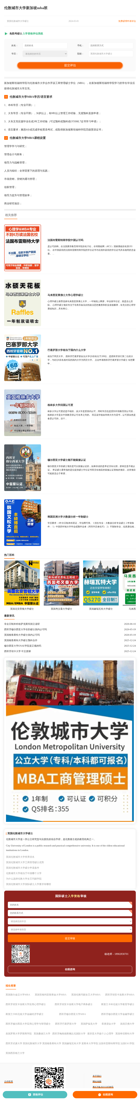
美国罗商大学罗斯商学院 (19, 1033)
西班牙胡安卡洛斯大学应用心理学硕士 (26, 1004)
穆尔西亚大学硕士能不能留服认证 (67, 460)
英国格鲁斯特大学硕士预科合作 (20, 640)
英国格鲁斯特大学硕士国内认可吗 (22, 634)
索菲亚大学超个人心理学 (100, 1033)
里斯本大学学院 (89, 1043)
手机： (80, 45)
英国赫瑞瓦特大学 (71, 1043)
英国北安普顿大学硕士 (22, 608)
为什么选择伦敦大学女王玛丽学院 (24, 878)
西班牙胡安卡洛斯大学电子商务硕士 (74, 1004)
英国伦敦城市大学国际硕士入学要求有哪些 (28, 884)
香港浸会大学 (109, 1023)
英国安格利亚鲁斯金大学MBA (50, 994)
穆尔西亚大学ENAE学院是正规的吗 (22, 645)
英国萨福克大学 (89, 1023)
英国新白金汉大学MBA (18, 994)
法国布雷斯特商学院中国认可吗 (65, 240)
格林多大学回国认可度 (60, 405)
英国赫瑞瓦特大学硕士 (101, 608)
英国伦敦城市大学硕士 (18, 21)
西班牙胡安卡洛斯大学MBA (119, 994)
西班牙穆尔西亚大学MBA (72, 1014)
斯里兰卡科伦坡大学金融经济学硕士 (25, 1014)
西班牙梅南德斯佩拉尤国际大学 (68, 1033)
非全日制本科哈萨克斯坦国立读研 (22, 624)
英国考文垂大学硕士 (61, 608)
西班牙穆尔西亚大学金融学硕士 (117, 1014)
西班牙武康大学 (14, 1043)
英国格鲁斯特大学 (51, 1043)
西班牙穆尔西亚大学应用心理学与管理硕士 (28, 1023)
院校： (80, 53)
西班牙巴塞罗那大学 (65, 1023)
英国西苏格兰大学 (15, 1053)
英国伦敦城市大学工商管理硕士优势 (25, 862)
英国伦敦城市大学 (32, 1043)
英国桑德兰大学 (42, 1033)
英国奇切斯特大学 (124, 1033)
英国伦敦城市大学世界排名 (20, 857)
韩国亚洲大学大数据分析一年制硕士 (68, 516)
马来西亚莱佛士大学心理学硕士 (65, 295)
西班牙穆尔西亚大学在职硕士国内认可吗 (25, 629)
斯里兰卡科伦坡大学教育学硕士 (117, 1004)
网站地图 (97, 1081)
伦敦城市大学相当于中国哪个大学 (24, 873)
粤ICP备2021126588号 (103, 1087)
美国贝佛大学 (127, 1023)
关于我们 (97, 1076)
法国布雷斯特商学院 (109, 1043)
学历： (14, 53)
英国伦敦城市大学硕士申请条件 (22, 867)
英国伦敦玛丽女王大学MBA (85, 994)
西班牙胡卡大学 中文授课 (17, 651)
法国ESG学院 (127, 1043)
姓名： (14, 45)
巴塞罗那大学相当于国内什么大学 (67, 350)
